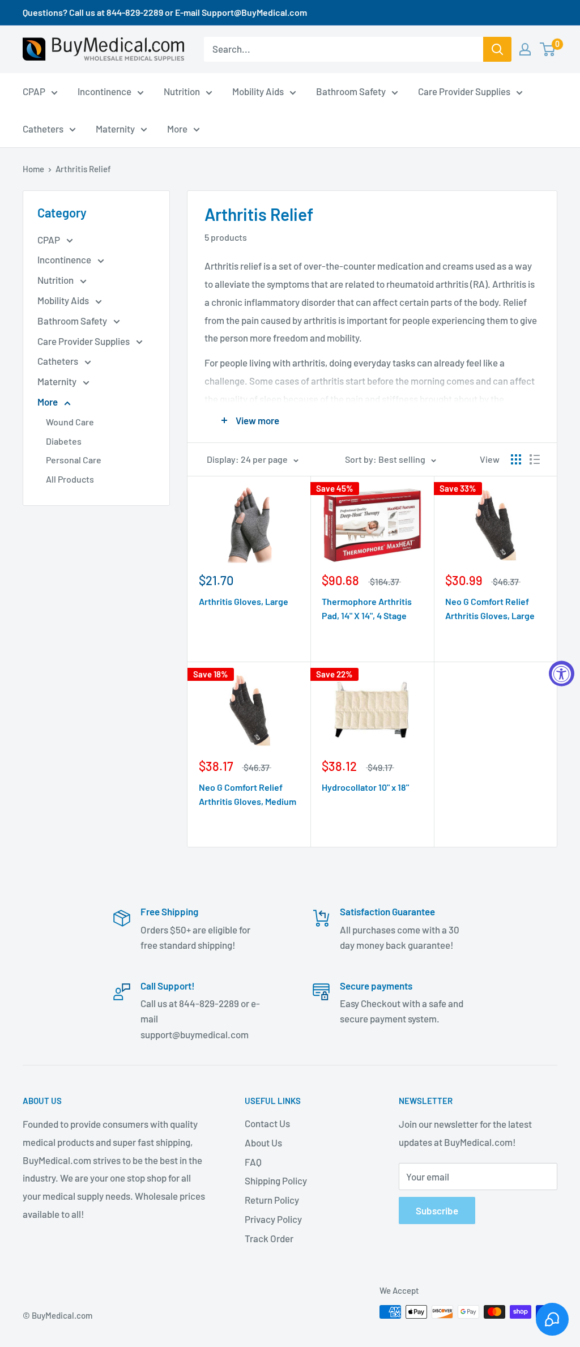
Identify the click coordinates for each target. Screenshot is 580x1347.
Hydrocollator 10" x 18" (365, 787)
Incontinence (65, 259)
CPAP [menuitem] (34, 91)
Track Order (269, 1238)
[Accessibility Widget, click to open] (561, 674)
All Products (70, 479)
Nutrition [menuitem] (182, 91)
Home (33, 169)
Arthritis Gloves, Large (243, 601)
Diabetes (64, 441)
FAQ (253, 1161)
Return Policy (272, 1199)
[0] (548, 49)
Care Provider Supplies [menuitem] (464, 91)
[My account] (525, 49)
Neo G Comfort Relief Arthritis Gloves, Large (490, 608)
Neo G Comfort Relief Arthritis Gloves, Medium (247, 794)
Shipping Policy (276, 1180)
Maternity (57, 381)
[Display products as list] (535, 459)
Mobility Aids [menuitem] (258, 91)
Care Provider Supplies (84, 341)
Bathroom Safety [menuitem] (351, 91)
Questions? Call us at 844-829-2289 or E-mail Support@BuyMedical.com (165, 12)
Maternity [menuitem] (115, 128)
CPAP (49, 239)
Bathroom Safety (73, 320)
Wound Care (70, 421)
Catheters (58, 360)
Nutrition (56, 279)
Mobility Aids (64, 300)
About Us (263, 1142)
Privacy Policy (273, 1219)
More (48, 401)
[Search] (497, 49)
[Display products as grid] (516, 459)
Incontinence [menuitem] (104, 91)
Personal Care (73, 459)
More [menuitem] (177, 128)
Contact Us (267, 1123)
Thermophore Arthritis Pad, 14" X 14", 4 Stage (367, 608)
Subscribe (437, 1210)
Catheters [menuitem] (43, 128)
